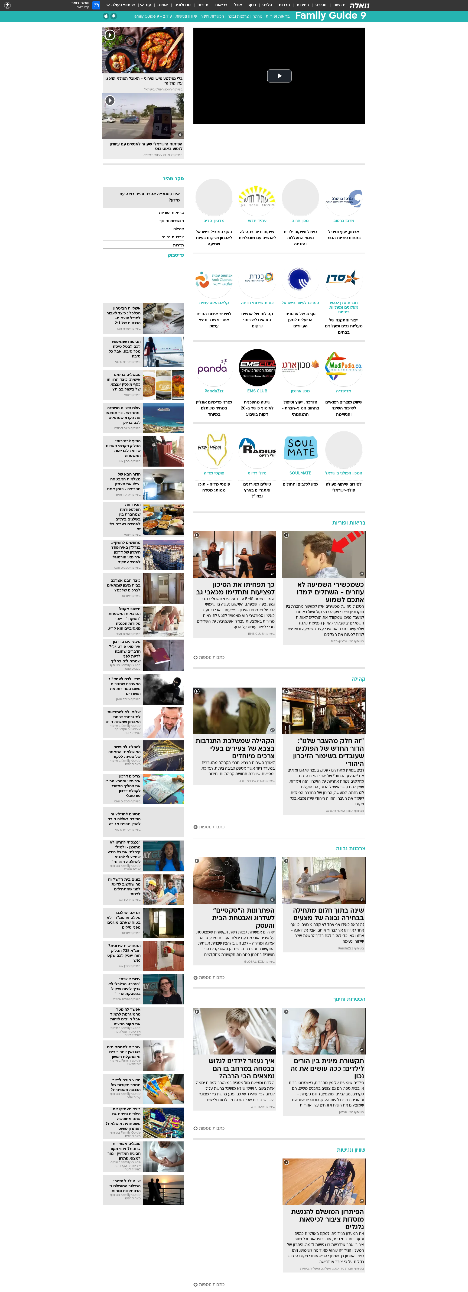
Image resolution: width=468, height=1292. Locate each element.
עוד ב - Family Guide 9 (152, 16)
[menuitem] (336, 5)
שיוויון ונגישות (186, 16)
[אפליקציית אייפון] (106, 16)
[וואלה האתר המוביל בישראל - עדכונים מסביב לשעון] (359, 5)
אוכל (238, 5)
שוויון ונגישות (351, 1150)
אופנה (162, 5)
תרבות (284, 5)
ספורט (321, 5)
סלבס (267, 5)
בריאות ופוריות (278, 16)
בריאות (221, 5)
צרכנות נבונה (238, 16)
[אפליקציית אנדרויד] (113, 16)
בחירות (303, 5)
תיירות (203, 5)
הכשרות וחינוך (212, 16)
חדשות (339, 5)
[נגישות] (7, 5)
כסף (252, 5)
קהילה (257, 16)
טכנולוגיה (182, 5)
